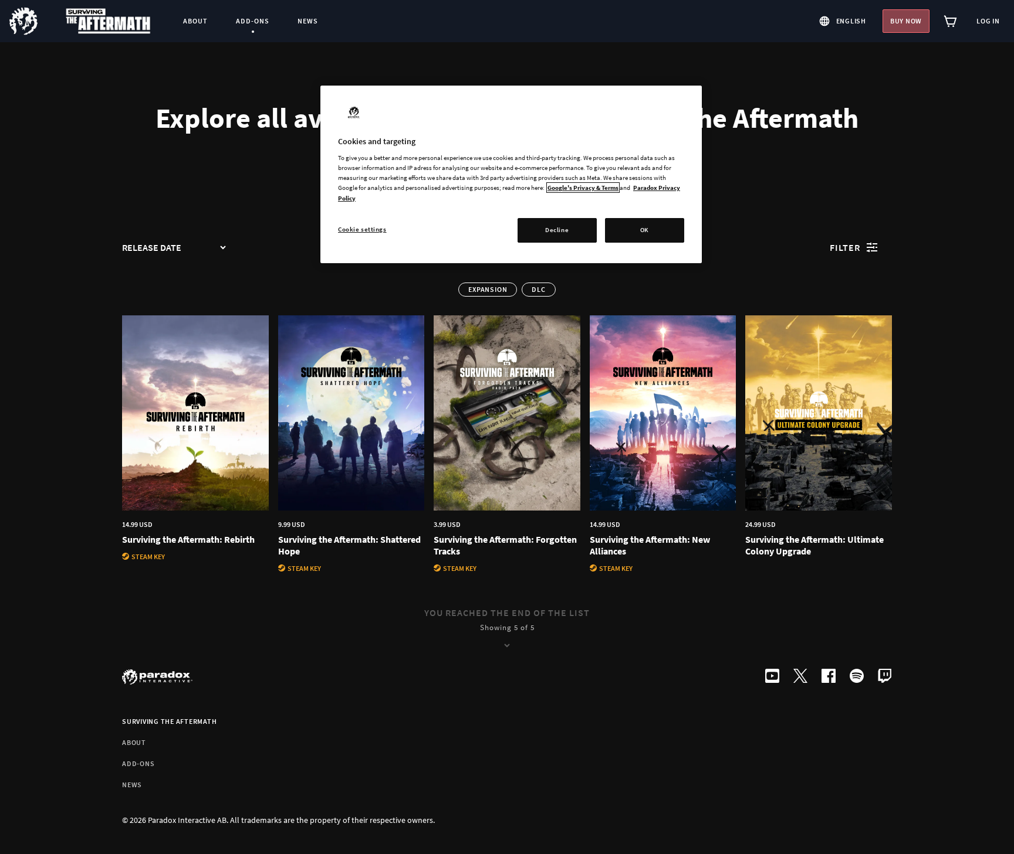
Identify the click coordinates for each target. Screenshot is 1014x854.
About (134, 742)
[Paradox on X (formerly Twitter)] (800, 677)
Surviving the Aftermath (169, 721)
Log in (988, 20)
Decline (557, 230)
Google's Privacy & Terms (582, 187)
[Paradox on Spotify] (857, 677)
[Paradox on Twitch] (885, 677)
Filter (845, 247)
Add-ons (138, 763)
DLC (538, 289)
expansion (487, 289)
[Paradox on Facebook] (828, 677)
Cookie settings (362, 229)
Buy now (906, 20)
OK (644, 230)
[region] (511, 174)
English (851, 20)
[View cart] (950, 21)
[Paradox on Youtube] (772, 677)
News (132, 784)
